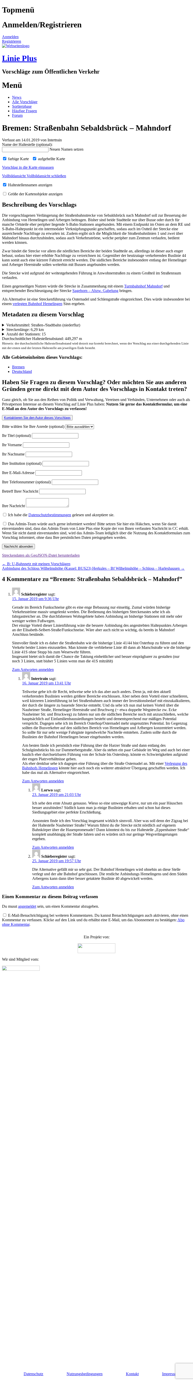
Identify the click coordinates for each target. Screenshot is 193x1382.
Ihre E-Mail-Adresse (18, 473)
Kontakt (132, 1374)
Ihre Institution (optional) (22, 463)
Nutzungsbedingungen (85, 1374)
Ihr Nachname (14, 454)
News (16, 97)
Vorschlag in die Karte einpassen (28, 167)
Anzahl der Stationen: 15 (26, 334)
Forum (17, 115)
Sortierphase (22, 106)
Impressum (170, 1374)
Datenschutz (33, 1374)
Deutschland (22, 371)
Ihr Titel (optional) (17, 435)
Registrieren (11, 41)
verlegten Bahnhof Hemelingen (37, 304)
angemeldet (27, 906)
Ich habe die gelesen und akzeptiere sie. (60, 515)
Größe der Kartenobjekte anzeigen (35, 194)
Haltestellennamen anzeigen (29, 185)
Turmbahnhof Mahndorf (143, 286)
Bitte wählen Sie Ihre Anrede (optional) (33, 426)
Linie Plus (19, 58)
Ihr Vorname (12, 445)
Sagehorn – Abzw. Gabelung (95, 291)
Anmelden (10, 37)
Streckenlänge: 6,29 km (25, 329)
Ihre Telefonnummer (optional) (27, 482)
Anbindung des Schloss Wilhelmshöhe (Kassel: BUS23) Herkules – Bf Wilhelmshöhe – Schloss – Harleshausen (93, 568)
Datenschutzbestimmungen (49, 515)
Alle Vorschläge (24, 102)
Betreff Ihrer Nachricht (20, 491)
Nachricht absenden (18, 546)
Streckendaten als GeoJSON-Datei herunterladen (41, 555)
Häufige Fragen (24, 111)
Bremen (18, 367)
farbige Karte (18, 159)
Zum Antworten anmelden (33, 669)
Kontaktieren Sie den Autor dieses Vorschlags (37, 418)
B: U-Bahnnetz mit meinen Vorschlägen (36, 564)
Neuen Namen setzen (66, 149)
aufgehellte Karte (51, 159)
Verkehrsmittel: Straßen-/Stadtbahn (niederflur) (43, 325)
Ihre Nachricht (14, 506)
